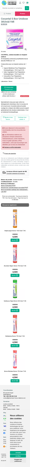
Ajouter (14, 240)
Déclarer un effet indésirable (12, 147)
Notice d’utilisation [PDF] (8, 185)
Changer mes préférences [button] (18, 460)
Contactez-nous (5, 454)
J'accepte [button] (18, 452)
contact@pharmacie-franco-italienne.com (14, 398)
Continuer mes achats (22, 118)
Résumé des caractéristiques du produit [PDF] (14, 187)
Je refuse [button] (18, 456)
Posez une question (10, 153)
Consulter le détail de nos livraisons (15, 173)
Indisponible (9, 88)
